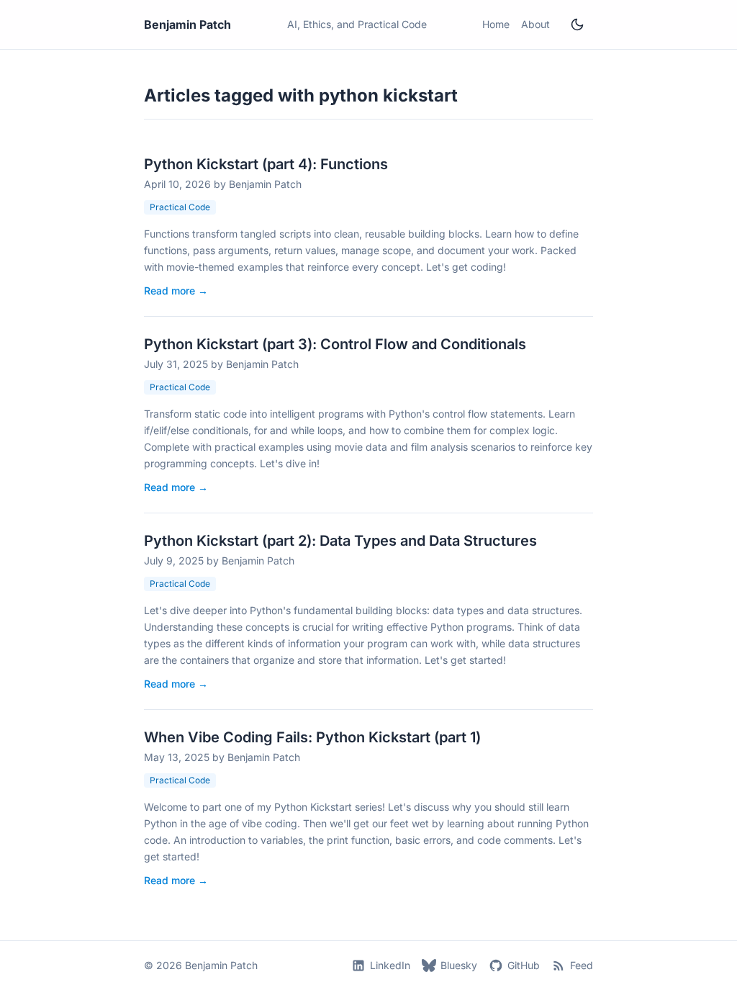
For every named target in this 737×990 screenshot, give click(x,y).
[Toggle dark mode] (577, 24)
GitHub (523, 965)
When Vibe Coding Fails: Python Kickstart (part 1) (312, 737)
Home (496, 24)
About (535, 24)
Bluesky (458, 965)
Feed (581, 965)
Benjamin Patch (187, 24)
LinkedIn (390, 965)
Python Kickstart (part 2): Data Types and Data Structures (340, 540)
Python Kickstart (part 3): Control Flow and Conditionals (335, 344)
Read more (176, 290)
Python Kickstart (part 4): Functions (266, 164)
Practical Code (180, 207)
